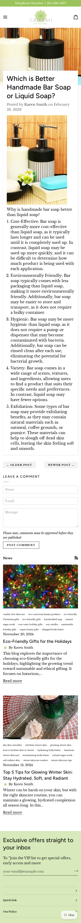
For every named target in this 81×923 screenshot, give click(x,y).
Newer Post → (61, 465)
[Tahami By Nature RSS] (76, 557)
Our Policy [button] (10, 911)
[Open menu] (8, 17)
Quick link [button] (10, 900)
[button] (40, 891)
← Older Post (19, 465)
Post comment (21, 545)
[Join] (75, 871)
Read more (12, 681)
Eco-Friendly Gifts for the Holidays (37, 641)
